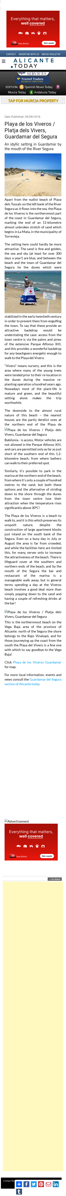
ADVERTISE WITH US (29, 54)
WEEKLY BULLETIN (51, 54)
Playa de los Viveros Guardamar (37, 662)
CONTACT (11, 54)
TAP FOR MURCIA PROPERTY (33, 100)
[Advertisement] (33, 1026)
